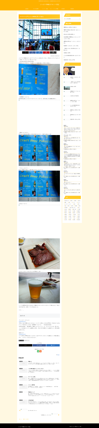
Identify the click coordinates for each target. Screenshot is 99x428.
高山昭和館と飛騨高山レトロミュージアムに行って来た (72, 37)
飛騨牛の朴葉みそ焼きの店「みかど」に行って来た (72, 30)
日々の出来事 (22, 340)
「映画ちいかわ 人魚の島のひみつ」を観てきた (72, 49)
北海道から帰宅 (67, 52)
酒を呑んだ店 (27, 340)
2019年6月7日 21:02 (22, 334)
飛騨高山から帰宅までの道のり (70, 27)
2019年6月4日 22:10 (22, 321)
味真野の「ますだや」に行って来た (71, 45)
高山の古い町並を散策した (69, 34)
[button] (80, 18)
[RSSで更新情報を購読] (40, 351)
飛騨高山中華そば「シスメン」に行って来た (72, 42)
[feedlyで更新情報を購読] (38, 351)
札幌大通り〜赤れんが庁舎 (69, 59)
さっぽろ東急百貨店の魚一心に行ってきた (72, 56)
